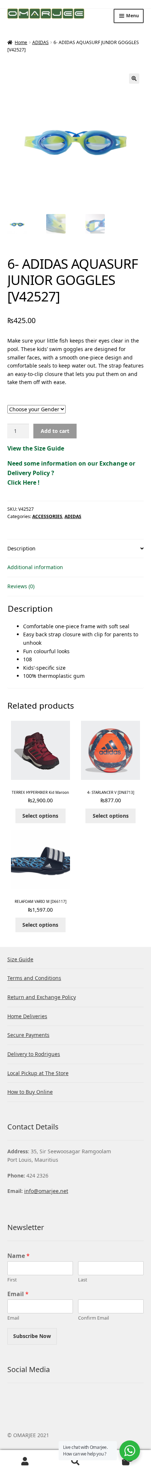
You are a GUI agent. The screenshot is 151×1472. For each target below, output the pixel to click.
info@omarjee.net (46, 1190)
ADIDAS (40, 42)
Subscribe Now (32, 1335)
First (12, 1280)
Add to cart (55, 430)
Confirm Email (93, 1318)
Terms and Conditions (34, 977)
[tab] (75, 548)
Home (21, 42)
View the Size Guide (35, 448)
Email (18, 1294)
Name (18, 1256)
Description (21, 548)
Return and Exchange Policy (41, 997)
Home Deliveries (27, 1016)
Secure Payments (28, 1034)
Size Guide (20, 959)
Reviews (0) (20, 586)
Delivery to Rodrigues (33, 1053)
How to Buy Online (30, 1091)
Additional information (35, 567)
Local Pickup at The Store (38, 1073)
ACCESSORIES (47, 516)
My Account (25, 1461)
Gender (75, 401)
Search (75, 1461)
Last (82, 1280)
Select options (40, 815)
